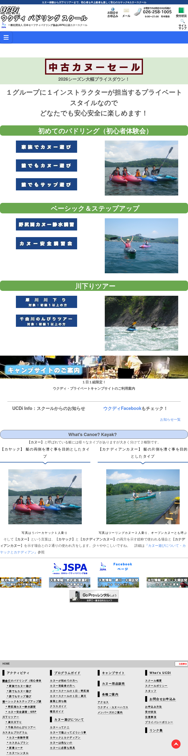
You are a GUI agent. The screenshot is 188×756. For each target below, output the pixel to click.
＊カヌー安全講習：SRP (20, 713)
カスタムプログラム (15, 734)
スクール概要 (153, 682)
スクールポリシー (156, 687)
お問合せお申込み (163, 701)
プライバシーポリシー (159, 724)
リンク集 (156, 732)
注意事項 (183, 665)
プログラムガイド (67, 675)
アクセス (103, 704)
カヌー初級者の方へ (62, 687)
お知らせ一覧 (170, 479)
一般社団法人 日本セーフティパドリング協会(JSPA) (36, 25)
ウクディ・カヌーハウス (113, 709)
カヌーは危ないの (61, 744)
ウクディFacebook (124, 468)
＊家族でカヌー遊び (19, 688)
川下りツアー (10, 719)
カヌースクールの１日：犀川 (68, 698)
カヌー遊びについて (69, 721)
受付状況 (150, 713)
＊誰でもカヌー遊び (19, 693)
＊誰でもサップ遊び (19, 698)
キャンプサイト (113, 675)
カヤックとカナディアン (65, 739)
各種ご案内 (110, 696)
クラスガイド (58, 708)
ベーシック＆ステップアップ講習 (22, 703)
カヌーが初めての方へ (64, 682)
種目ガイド (57, 713)
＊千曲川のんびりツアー (20, 729)
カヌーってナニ (60, 729)
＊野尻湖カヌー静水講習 (20, 708)
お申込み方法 (153, 708)
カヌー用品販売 (113, 685)
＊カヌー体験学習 (17, 739)
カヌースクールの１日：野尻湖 (69, 692)
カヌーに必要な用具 (62, 749)
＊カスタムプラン (17, 744)
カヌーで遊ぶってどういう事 (68, 734)
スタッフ (150, 692)
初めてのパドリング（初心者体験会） (22, 682)
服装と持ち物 (58, 703)
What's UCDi (160, 675)
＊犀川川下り (13, 724)
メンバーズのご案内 (110, 714)
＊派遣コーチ (14, 749)
